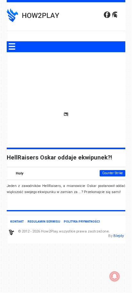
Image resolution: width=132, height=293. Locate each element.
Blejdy (118, 235)
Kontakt (17, 221)
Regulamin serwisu (44, 221)
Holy (19, 173)
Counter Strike (112, 173)
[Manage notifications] (115, 276)
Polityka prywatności (82, 221)
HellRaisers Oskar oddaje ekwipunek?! (59, 157)
